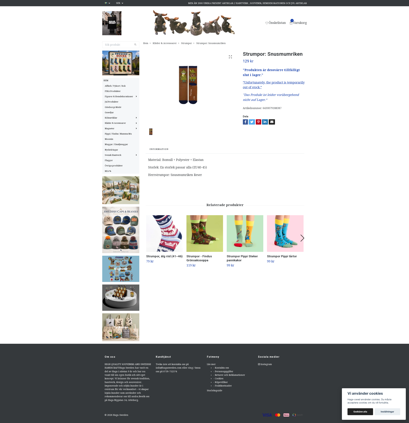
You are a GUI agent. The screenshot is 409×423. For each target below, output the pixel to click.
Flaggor (109, 160)
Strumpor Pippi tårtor (282, 256)
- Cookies (218, 378)
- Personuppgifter (223, 371)
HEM (106, 80)
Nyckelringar (111, 150)
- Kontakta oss (221, 367)
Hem (145, 43)
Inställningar (387, 411)
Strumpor (186, 43)
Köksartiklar (111, 118)
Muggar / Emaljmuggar (116, 144)
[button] (302, 238)
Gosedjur (109, 112)
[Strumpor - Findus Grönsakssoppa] (204, 233)
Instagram (266, 364)
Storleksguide (214, 390)
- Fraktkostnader (222, 385)
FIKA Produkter (113, 91)
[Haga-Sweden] (111, 23)
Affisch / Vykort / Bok (115, 86)
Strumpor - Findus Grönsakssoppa (199, 258)
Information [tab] (159, 149)
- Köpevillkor (220, 382)
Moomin (109, 139)
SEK (118, 3)
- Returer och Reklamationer (229, 375)
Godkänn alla (360, 411)
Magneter (109, 128)
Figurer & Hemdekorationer (119, 96)
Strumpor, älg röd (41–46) (164, 256)
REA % (108, 171)
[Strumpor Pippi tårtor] (285, 233)
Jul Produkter (111, 102)
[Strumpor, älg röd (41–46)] (164, 233)
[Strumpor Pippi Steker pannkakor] (245, 233)
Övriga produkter (114, 165)
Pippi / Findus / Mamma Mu (118, 134)
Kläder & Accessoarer (115, 123)
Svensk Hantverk (113, 155)
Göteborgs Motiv (113, 107)
